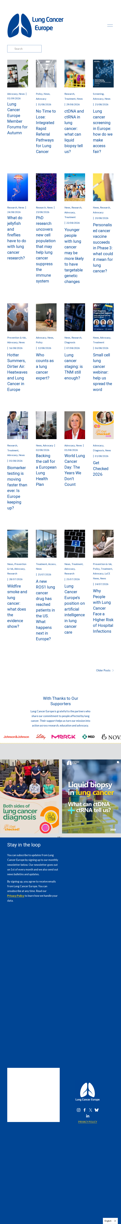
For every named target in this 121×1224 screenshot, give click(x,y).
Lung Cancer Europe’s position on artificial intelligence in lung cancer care (74, 609)
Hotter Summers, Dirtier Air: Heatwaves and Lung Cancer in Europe (17, 372)
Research (69, 93)
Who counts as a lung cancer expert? (45, 366)
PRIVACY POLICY (87, 1121)
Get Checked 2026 (100, 468)
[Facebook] (84, 1110)
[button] (2, 796)
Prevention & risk (16, 337)
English (108, 1221)
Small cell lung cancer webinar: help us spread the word (102, 372)
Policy (39, 93)
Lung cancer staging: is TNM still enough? (73, 366)
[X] (90, 1110)
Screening (98, 93)
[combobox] (110, 1221)
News (22, 93)
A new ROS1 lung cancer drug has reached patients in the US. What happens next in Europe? (45, 610)
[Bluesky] (96, 1110)
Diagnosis (69, 342)
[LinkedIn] (87, 1116)
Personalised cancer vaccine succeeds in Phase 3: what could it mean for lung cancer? (103, 247)
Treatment (70, 98)
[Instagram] (79, 1110)
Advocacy (12, 93)
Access (52, 564)
